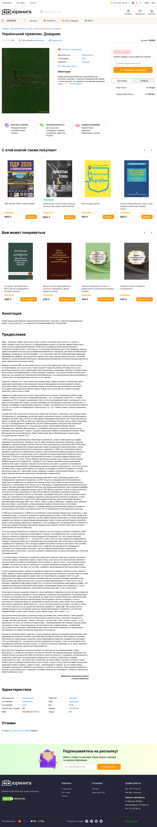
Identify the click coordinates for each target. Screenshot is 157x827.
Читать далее (76, 84)
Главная (5, 29)
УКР (153, 3)
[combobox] (79, 12)
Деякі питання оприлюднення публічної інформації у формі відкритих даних (56, 288)
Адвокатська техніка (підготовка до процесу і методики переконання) (59, 205)
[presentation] (144, 150)
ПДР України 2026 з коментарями (19, 204)
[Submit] (41, 12)
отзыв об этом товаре (20, 731)
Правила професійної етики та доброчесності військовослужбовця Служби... (98, 288)
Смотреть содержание (71, 49)
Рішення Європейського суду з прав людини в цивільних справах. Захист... (136, 206)
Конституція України (91, 204)
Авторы (33, 20)
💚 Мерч (89, 20)
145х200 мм (74, 708)
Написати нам (131, 821)
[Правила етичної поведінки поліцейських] (136, 261)
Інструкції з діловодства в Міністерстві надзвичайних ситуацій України (16, 288)
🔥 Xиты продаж (70, 20)
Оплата (33, 3)
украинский (74, 701)
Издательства (98, 792)
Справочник (27, 701)
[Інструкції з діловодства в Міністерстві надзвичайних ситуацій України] (20, 261)
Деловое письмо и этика (21, 29)
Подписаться (109, 767)
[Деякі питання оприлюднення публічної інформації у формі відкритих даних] (59, 261)
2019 (84, 58)
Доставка (20, 3)
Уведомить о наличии (135, 70)
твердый (85, 62)
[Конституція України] (98, 178)
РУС (147, 3)
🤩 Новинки (49, 20)
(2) (54, 213)
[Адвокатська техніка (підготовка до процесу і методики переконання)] (59, 178)
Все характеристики (67, 66)
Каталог (11, 20)
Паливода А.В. (88, 55)
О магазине (7, 3)
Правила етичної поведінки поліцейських (132, 287)
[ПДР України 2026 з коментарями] (20, 178)
